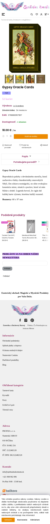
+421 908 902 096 (9, 477)
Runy (4, 400)
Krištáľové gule (8, 405)
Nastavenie (22, 520)
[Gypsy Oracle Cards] (25, 48)
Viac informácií (28, 515)
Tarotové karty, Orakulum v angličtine (15, 20)
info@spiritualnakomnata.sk (13, 472)
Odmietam (35, 520)
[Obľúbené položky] (37, 14)
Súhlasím (8, 520)
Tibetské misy (7, 410)
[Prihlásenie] (41, 14)
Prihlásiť (7, 268)
